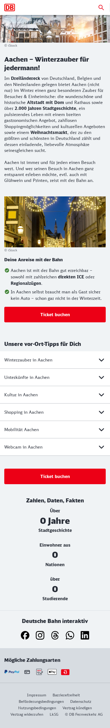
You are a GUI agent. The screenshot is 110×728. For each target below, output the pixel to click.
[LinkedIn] (85, 635)
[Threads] (55, 635)
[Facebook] (25, 635)
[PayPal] (11, 671)
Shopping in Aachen (24, 412)
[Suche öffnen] (101, 7)
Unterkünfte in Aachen (26, 377)
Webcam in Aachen (23, 447)
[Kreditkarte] (27, 671)
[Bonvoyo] (65, 671)
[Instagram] (40, 635)
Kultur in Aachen (21, 394)
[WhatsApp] (70, 635)
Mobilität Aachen (21, 429)
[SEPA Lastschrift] (39, 671)
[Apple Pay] (52, 671)
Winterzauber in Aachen (28, 360)
